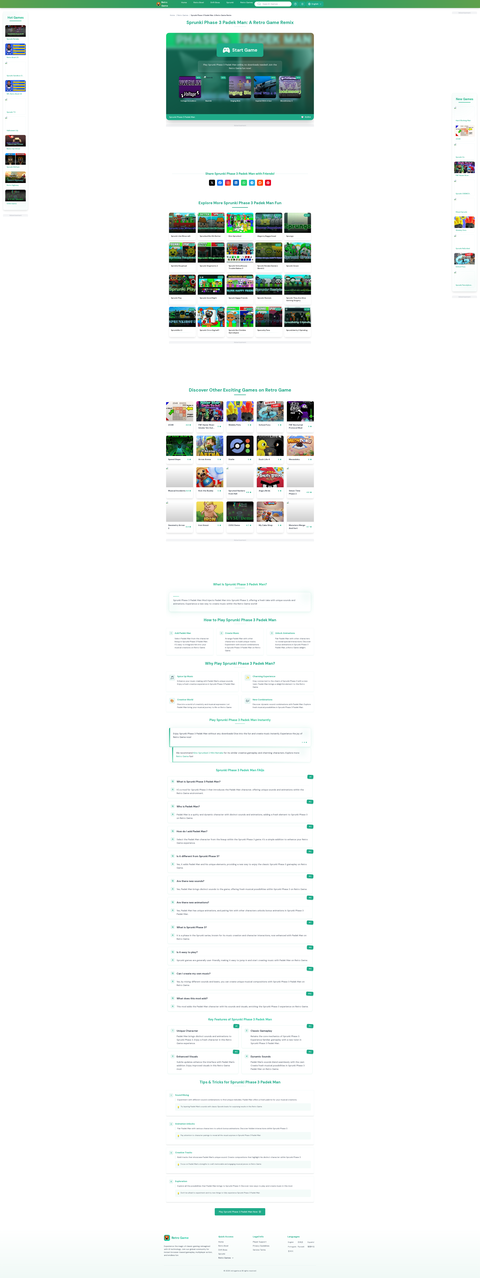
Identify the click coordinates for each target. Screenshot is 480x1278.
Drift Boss (215, 2)
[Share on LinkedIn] (236, 183)
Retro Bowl (199, 2)
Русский (301, 1247)
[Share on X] (212, 183)
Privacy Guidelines (261, 1246)
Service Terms (259, 1250)
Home (184, 2)
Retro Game (182, 756)
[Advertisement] (15, 254)
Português (292, 1247)
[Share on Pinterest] (268, 183)
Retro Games (183, 15)
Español (311, 1242)
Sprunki (230, 2)
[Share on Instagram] (228, 183)
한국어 (290, 1251)
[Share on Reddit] (260, 183)
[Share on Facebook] (220, 183)
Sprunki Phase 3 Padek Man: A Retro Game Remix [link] (211, 15)
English (291, 1242)
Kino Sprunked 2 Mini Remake (208, 752)
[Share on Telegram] (252, 183)
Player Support (259, 1242)
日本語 (300, 1242)
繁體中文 (311, 1247)
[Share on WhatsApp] (244, 183)
